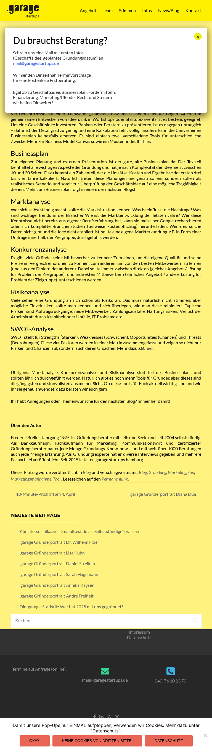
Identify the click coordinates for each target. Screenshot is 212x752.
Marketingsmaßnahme (31, 478)
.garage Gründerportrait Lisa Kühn (52, 552)
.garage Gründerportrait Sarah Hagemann (59, 574)
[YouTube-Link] (109, 717)
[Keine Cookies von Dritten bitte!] (205, 735)
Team (108, 10)
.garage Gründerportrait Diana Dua (165, 494)
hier (146, 141)
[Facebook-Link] (94, 717)
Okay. (34, 740)
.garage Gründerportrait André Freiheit (57, 595)
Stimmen (127, 10)
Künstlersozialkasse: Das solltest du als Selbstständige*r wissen (79, 531)
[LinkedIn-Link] (101, 717)
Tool (56, 478)
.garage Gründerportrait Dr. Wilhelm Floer (59, 542)
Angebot (88, 10)
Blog (87, 472)
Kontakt (193, 10)
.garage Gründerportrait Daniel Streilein (57, 563)
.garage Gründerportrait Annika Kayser (57, 585)
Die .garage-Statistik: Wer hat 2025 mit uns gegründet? (71, 606)
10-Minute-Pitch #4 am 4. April (43, 494)
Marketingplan (181, 472)
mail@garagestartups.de (105, 679)
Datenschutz (139, 637)
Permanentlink (115, 478)
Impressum (139, 631)
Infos (147, 10)
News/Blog (168, 10)
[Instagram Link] (117, 717)
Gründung (157, 472)
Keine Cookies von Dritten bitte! (97, 740)
